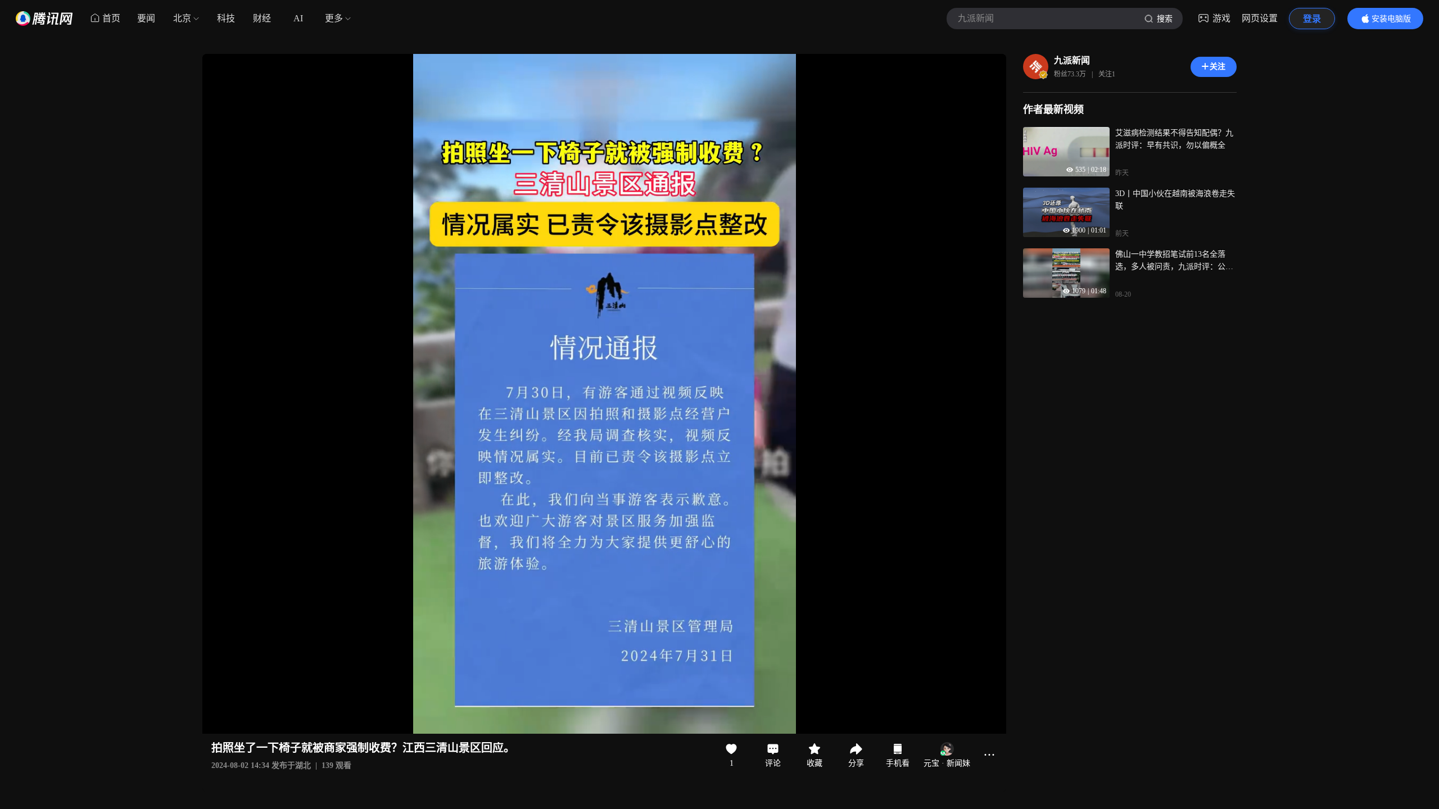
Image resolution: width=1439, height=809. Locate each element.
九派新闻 (1072, 60)
